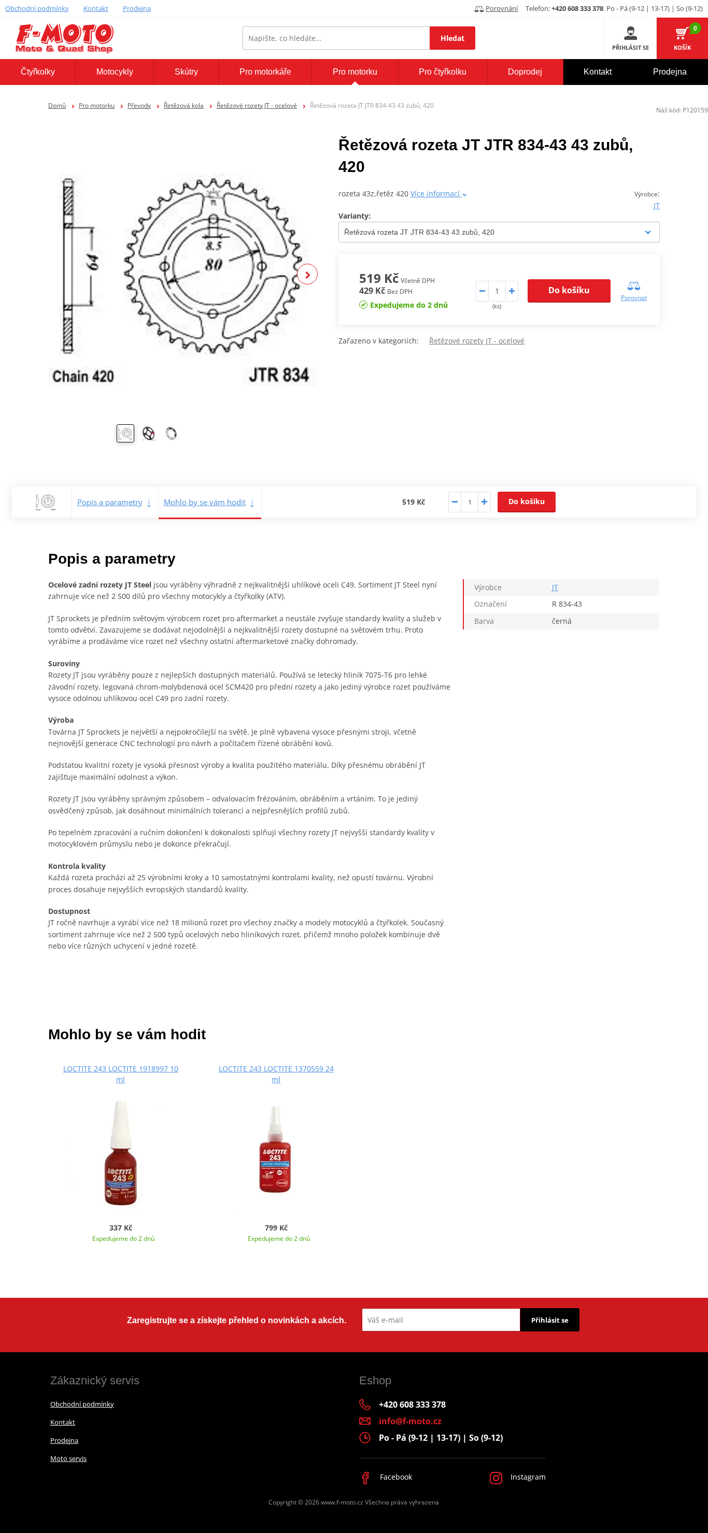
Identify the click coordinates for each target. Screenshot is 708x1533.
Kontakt (95, 8)
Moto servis (68, 1458)
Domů (57, 105)
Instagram (527, 1477)
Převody (139, 105)
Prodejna (137, 8)
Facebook (395, 1477)
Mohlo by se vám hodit (205, 502)
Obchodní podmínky (37, 8)
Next (307, 274)
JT (657, 205)
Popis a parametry (110, 502)
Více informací (436, 193)
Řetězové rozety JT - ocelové (257, 105)
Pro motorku (97, 105)
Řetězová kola (184, 105)
